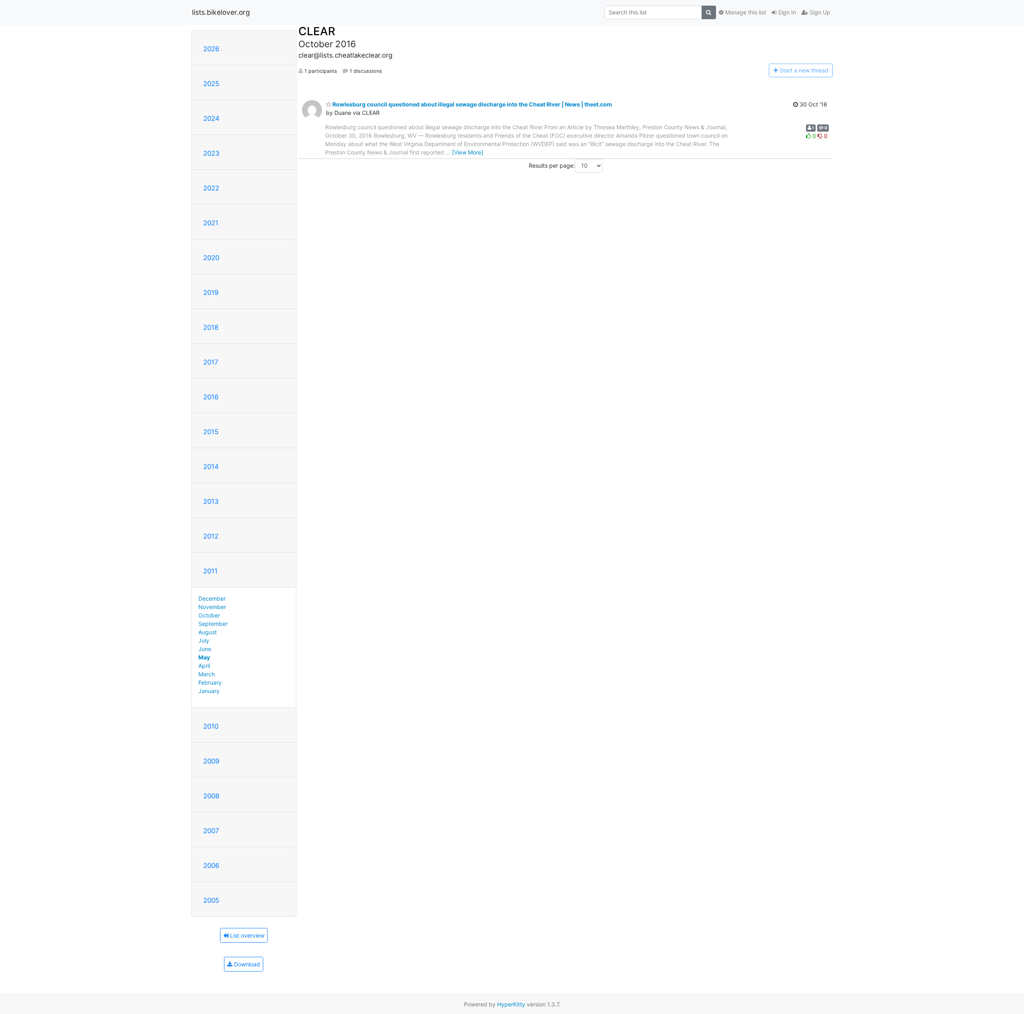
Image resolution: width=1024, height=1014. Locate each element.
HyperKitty (511, 1004)
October (209, 615)
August (207, 632)
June (204, 648)
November (212, 606)
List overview (246, 935)
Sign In (786, 12)
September (213, 623)
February (210, 682)
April (204, 665)
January (209, 690)
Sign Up (819, 12)
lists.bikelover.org (221, 12)
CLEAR (316, 31)
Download (246, 964)
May (204, 657)
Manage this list (745, 12)
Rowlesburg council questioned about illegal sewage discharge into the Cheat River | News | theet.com (471, 104)
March (206, 674)
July (203, 640)
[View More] (467, 152)
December (212, 598)
